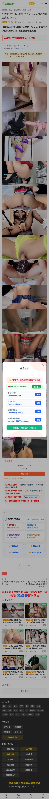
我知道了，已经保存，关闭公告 (24, 428)
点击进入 (37, 387)
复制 (38, 394)
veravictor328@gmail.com (18, 421)
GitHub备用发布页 (15, 412)
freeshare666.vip (15, 404)
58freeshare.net (14, 396)
